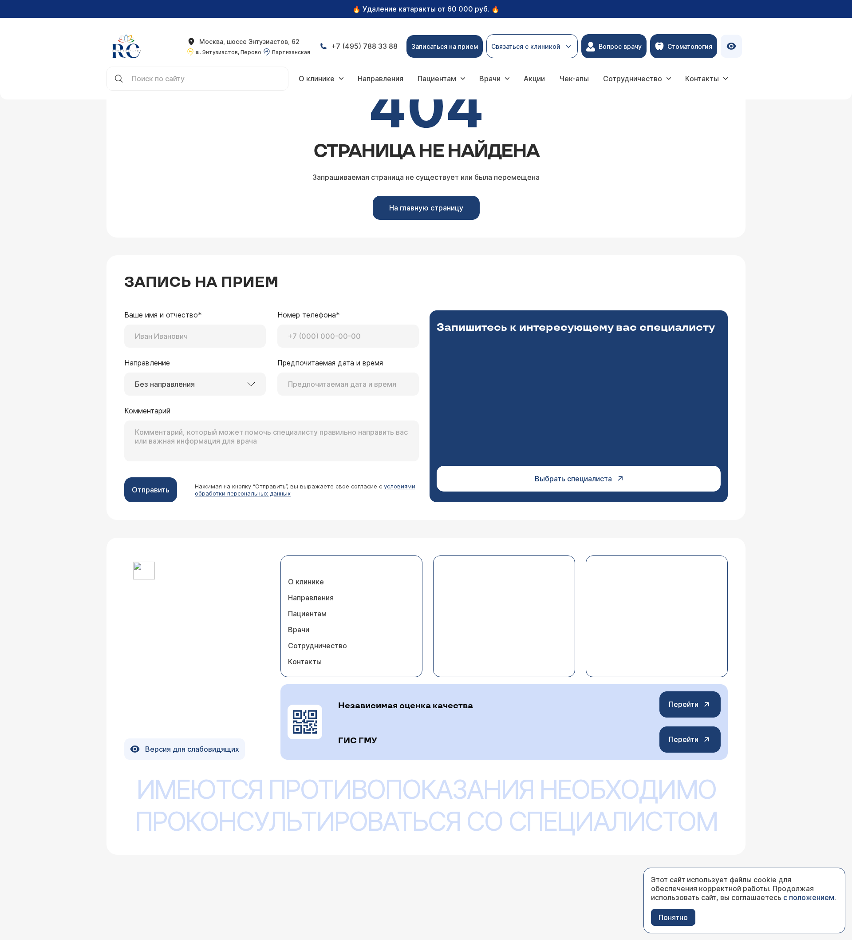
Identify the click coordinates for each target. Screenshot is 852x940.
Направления (380, 78)
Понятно (673, 917)
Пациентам (437, 78)
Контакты (702, 78)
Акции (534, 78)
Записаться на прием (444, 46)
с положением (808, 897)
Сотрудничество (632, 78)
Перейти (683, 704)
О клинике (317, 78)
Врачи (490, 78)
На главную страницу (426, 207)
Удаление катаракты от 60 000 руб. (426, 8)
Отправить (151, 489)
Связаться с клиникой (525, 50)
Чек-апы (574, 78)
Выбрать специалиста (573, 478)
